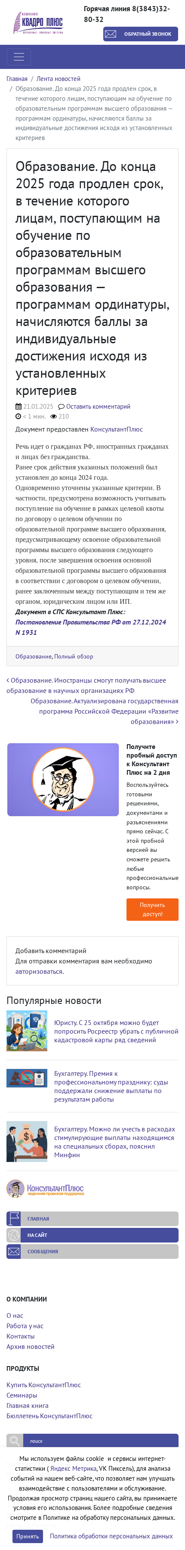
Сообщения (43, 1251)
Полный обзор (73, 656)
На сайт (37, 1235)
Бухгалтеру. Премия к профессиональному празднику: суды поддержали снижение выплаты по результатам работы (111, 1086)
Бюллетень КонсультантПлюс (49, 1415)
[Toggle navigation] (19, 56)
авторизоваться (38, 971)
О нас (14, 1315)
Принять (27, 1536)
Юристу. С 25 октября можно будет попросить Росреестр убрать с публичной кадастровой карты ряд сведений (116, 1031)
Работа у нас (24, 1325)
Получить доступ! (152, 909)
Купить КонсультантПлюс (43, 1384)
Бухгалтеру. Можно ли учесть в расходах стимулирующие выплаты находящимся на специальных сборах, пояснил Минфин (114, 1141)
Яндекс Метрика (73, 1468)
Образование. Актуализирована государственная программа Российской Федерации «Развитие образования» (105, 711)
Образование (33, 656)
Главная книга (27, 1405)
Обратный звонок (147, 34)
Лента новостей (58, 79)
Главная (17, 79)
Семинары (21, 1395)
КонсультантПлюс (116, 429)
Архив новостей (30, 1346)
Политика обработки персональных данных (111, 1536)
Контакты (20, 1336)
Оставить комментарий (98, 406)
